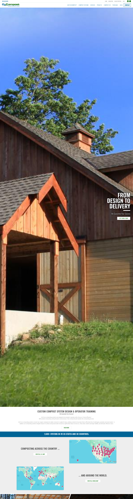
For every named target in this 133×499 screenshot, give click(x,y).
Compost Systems (83, 5)
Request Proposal (117, 1)
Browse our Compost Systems (120, 218)
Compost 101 (107, 5)
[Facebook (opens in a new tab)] (130, 1)
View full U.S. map (40, 454)
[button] (22, 5)
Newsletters (110, 1)
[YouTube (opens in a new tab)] (128, 1)
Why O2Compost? (72, 5)
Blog (121, 5)
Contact (127, 5)
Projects (99, 5)
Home (106, 1)
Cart (124, 1)
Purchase (115, 5)
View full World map (92, 481)
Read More (66, 428)
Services (92, 5)
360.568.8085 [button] (5, 1)
